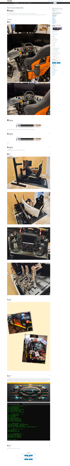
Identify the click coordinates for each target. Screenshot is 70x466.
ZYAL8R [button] (10, 153)
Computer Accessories (55, 39)
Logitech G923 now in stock (13, 13)
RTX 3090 (53, 17)
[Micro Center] (16, 3)
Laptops (53, 36)
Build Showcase (54, 42)
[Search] (49, 3)
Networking (53, 43)
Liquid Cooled (53, 23)
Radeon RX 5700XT (54, 21)
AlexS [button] (9, 133)
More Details (53, 32)
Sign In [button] (26, 455)
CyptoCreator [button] (10, 375)
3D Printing (53, 46)
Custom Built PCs (54, 56)
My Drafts (57, 73)
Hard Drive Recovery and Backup (56, 53)
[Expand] (29, 128)
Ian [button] (9, 119)
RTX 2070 (53, 20)
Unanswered (57, 74)
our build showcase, (22, 14)
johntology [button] (10, 21)
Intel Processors (54, 16)
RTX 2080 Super (54, 19)
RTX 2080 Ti (53, 18)
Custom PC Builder (54, 40)
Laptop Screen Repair (55, 50)
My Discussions (54, 72)
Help (52, 75)
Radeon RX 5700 (54, 22)
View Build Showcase (54, 14)
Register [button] (31, 455)
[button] (49, 8)
